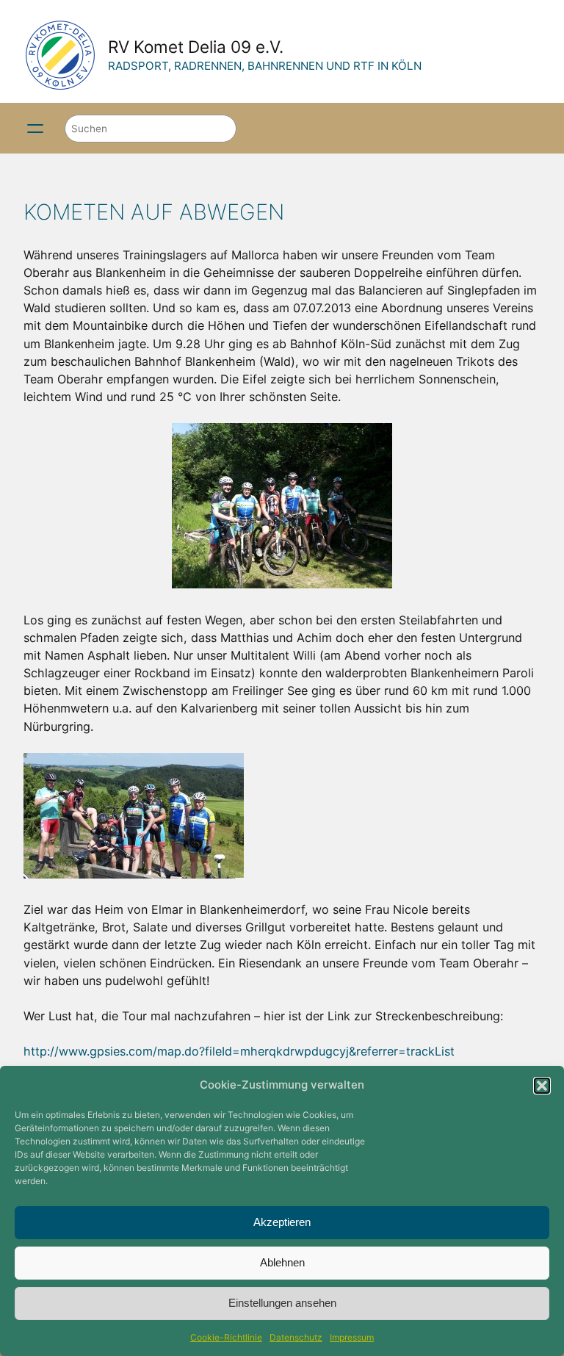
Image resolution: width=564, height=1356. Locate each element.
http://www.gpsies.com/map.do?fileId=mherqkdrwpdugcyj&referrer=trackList (239, 1051)
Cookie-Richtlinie (226, 1337)
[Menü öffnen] (35, 128)
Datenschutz (296, 1337)
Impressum (352, 1337)
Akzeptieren (282, 1222)
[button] (542, 1085)
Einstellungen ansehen (282, 1303)
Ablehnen (282, 1262)
